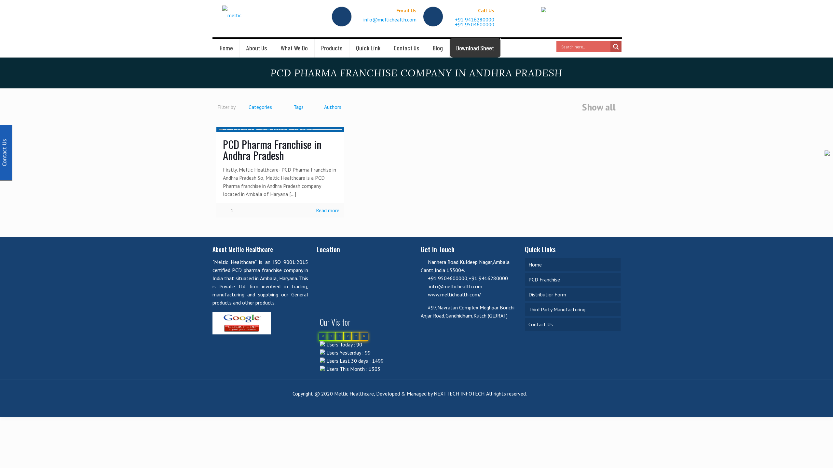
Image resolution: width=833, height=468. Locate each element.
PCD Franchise (544, 279)
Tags (299, 107)
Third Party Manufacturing (556, 309)
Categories (260, 107)
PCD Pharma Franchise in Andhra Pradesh (272, 149)
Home (535, 264)
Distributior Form (547, 294)
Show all (599, 107)
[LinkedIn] (593, 407)
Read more (327, 210)
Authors (332, 107)
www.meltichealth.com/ (454, 294)
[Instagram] (610, 407)
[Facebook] (584, 407)
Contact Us (540, 324)
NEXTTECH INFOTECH (458, 393)
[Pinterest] (601, 407)
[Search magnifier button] (615, 46)
